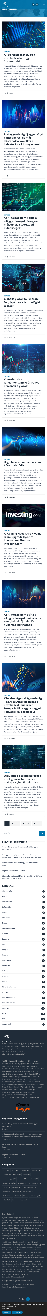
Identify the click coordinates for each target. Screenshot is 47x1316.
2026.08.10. (11, 176)
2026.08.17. (11, 93)
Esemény (5, 939)
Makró (4, 981)
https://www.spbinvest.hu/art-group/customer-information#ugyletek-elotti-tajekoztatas (19, 1094)
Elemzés (7, 52)
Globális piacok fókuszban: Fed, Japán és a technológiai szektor (22, 302)
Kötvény (5, 971)
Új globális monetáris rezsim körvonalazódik (22, 463)
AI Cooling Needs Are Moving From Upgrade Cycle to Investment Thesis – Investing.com (22, 538)
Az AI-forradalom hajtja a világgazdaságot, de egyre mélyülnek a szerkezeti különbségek (21, 223)
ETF (3, 944)
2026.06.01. (11, 814)
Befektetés (6, 907)
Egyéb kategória (8, 928)
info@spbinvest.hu (19, 1287)
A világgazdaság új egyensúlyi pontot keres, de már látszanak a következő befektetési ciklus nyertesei (23, 139)
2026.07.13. (11, 337)
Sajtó (4, 1013)
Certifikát (6, 918)
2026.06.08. (11, 738)
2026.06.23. (11, 497)
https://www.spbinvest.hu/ (16, 1054)
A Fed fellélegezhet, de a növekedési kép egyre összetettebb (19, 58)
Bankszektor (7, 902)
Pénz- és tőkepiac (9, 987)
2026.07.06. (11, 420)
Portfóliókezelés (8, 1003)
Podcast (5, 992)
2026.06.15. (11, 656)
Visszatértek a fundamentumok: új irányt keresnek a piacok (21, 382)
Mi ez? (23, 1111)
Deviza (4, 923)
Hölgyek (5, 950)
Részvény (5, 1008)
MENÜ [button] (44, 4)
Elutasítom (17, 1312)
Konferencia (6, 966)
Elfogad (6, 1312)
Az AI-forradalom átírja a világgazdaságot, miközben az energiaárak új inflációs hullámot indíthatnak (23, 620)
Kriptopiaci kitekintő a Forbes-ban (15, 871)
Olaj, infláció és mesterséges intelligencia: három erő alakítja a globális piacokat (22, 779)
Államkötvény (7, 891)
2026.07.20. (11, 257)
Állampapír (6, 896)
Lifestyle (5, 976)
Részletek (5, 1308)
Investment (6, 960)
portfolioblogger (8, 997)
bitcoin (5, 912)
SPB (5, 93)
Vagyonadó (6, 1024)
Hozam (5, 955)
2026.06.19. (11, 572)
